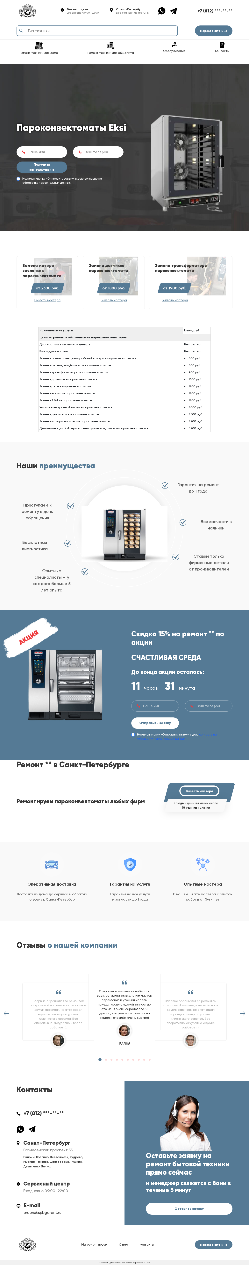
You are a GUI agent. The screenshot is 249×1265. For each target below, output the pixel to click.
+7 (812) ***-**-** (214, 11)
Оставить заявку (189, 1208)
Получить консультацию (41, 167)
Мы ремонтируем (94, 1244)
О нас (123, 1244)
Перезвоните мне (213, 31)
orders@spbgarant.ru (42, 1212)
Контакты (146, 1244)
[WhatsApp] (164, 10)
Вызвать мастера (199, 791)
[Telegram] (173, 10)
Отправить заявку (155, 723)
